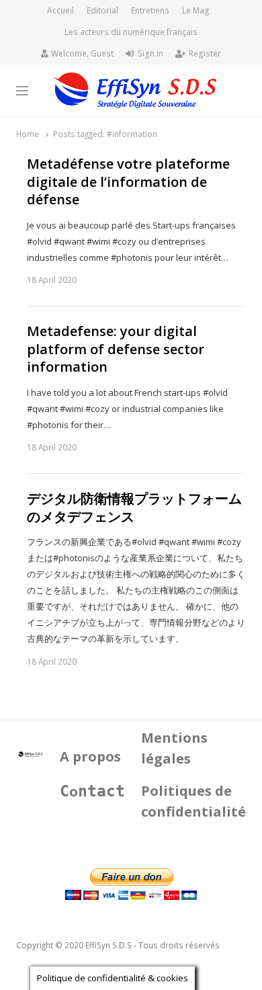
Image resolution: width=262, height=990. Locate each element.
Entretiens (150, 10)
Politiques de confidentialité (193, 801)
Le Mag (196, 10)
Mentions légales (174, 748)
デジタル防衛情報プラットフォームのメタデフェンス (134, 508)
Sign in (150, 53)
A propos (90, 756)
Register (205, 53)
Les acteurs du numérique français (131, 32)
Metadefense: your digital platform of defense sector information (115, 349)
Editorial (102, 10)
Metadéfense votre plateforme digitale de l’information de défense (128, 181)
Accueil (60, 10)
